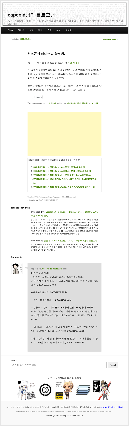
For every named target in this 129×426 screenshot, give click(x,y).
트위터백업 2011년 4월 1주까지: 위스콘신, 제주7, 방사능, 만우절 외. (62, 175)
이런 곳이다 (73, 62)
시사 (58, 30)
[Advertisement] (64, 134)
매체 (40, 30)
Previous (106, 39)
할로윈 (85, 103)
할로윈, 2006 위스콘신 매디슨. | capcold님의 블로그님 (71, 240)
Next (115, 39)
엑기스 (21, 30)
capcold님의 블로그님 (31, 14)
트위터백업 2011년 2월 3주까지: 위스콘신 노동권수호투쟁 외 (59, 167)
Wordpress (32, 407)
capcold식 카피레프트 (59, 407)
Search (14, 360)
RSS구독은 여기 (86, 407)
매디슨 (70, 103)
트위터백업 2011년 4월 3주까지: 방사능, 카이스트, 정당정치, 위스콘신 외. (64, 187)
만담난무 (52, 103)
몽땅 (31, 30)
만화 (50, 30)
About (10, 30)
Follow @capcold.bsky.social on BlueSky (64, 416)
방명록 (69, 30)
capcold (94, 103)
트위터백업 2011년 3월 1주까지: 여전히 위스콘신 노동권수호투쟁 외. (62, 171)
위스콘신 (77, 103)
